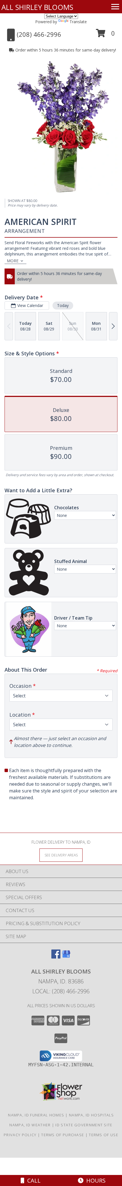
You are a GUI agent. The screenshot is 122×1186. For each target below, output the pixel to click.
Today (63, 305)
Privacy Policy (20, 1134)
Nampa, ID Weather (30, 1124)
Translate (78, 21)
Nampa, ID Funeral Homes (36, 1115)
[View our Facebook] (55, 956)
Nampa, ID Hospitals (91, 1115)
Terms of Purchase (62, 1134)
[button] (105, 35)
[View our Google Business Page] (66, 956)
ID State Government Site (83, 1124)
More (12, 260)
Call (32, 1180)
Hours (94, 1180)
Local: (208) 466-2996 (61, 991)
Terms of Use (103, 1134)
